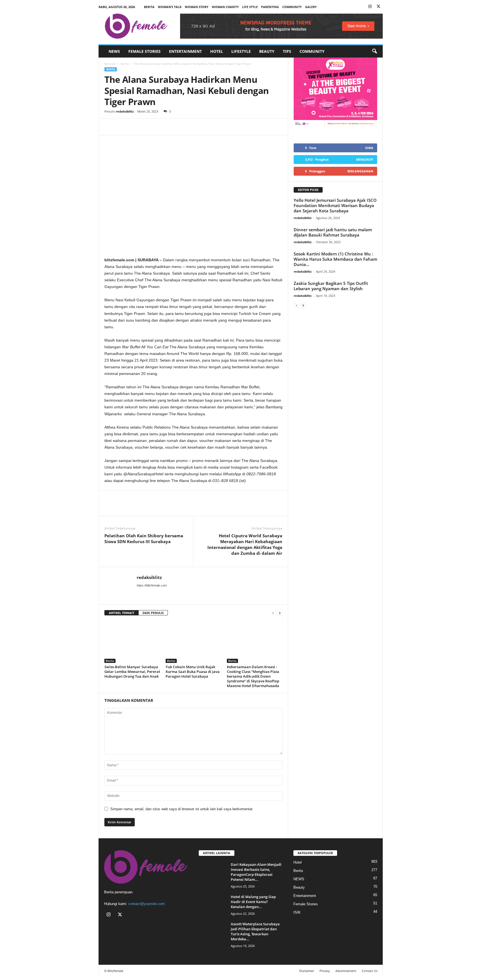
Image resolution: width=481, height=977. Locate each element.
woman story (196, 7)
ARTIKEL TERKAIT (121, 613)
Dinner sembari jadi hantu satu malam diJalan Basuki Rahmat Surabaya (333, 232)
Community (312, 51)
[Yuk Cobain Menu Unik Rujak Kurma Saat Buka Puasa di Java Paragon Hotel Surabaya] (193, 642)
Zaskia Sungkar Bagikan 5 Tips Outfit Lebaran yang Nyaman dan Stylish (331, 285)
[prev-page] (273, 613)
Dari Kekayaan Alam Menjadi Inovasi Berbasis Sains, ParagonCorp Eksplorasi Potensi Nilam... (256, 872)
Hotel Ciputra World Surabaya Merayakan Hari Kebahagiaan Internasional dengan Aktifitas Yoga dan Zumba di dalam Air (244, 544)
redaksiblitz (125, 111)
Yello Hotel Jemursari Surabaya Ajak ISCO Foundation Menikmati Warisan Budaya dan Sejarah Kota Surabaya (335, 205)
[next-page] (280, 613)
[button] (374, 51)
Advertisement (345, 971)
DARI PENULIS (153, 613)
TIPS (287, 51)
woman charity (225, 7)
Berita (149, 7)
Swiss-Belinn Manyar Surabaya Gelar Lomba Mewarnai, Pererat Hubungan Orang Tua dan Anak (132, 671)
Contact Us (369, 971)
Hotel (216, 51)
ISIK (297, 912)
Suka (369, 148)
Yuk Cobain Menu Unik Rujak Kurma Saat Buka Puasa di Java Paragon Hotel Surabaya (193, 671)
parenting (270, 7)
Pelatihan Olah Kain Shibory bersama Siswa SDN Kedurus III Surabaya (143, 538)
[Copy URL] (148, 126)
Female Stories (144, 51)
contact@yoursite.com (146, 904)
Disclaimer (306, 971)
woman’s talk (169, 7)
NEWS (114, 51)
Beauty (266, 51)
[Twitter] (378, 7)
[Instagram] (370, 7)
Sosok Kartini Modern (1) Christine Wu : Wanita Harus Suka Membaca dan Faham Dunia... (335, 259)
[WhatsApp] (135, 126)
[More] (161, 126)
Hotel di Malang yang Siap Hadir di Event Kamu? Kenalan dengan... (253, 901)
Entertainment (185, 51)
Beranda (110, 64)
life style (250, 7)
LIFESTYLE (241, 51)
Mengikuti (364, 159)
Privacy (325, 971)
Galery (311, 7)
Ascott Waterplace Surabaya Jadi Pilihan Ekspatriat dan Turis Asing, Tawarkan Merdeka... (255, 931)
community (292, 7)
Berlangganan (360, 171)
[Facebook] (110, 126)
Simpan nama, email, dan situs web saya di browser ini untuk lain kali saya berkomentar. (181, 809)
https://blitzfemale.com (152, 585)
